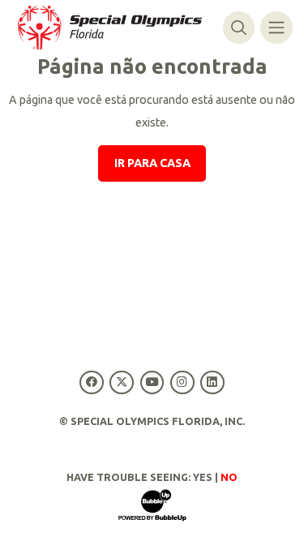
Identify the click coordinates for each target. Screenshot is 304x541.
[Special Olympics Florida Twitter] (122, 382)
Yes (202, 477)
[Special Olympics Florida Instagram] (182, 382)
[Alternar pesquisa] (239, 27)
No (229, 477)
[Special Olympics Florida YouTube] (152, 382)
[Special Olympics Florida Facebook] (92, 382)
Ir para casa (152, 163)
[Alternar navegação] (276, 27)
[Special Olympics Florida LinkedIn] (212, 382)
